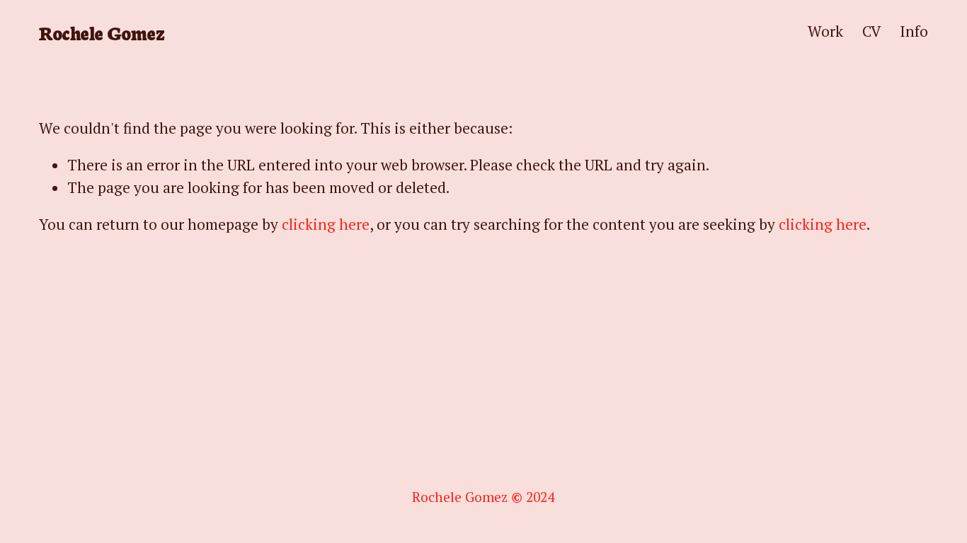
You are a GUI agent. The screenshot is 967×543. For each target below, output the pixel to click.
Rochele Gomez (101, 32)
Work (825, 31)
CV (871, 31)
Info (914, 31)
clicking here (326, 224)
